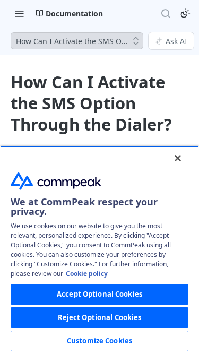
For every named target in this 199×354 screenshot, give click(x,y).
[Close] (178, 158)
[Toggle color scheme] (185, 13)
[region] (99, 250)
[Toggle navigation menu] (19, 13)
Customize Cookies (99, 341)
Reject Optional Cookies (100, 317)
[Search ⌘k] (165, 13)
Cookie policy (87, 273)
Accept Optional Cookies (99, 294)
